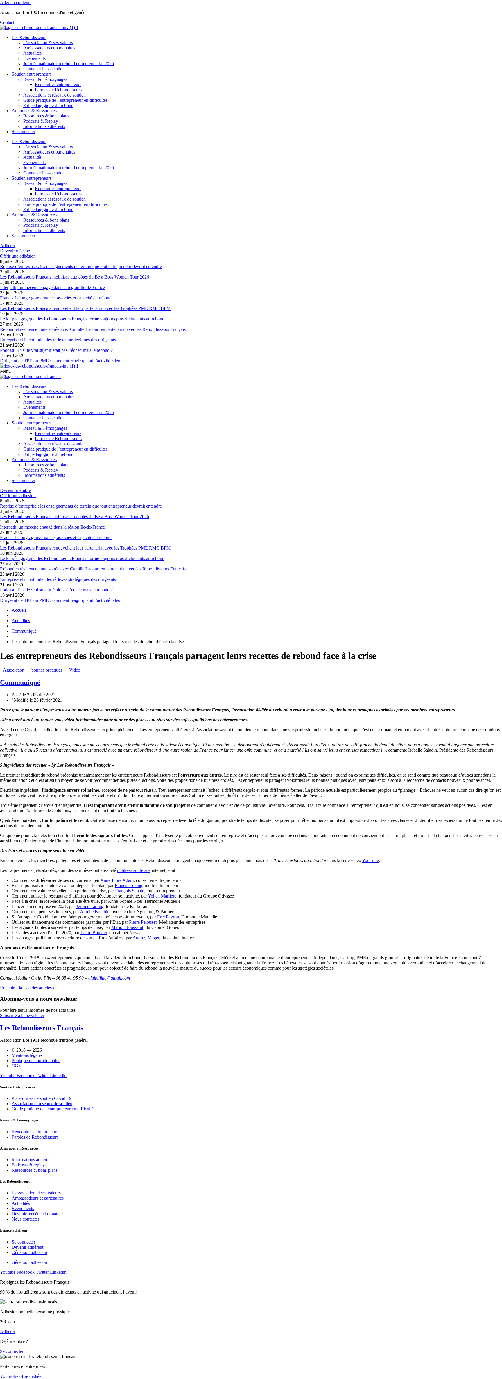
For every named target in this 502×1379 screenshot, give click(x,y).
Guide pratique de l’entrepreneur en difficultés (65, 100)
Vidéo (74, 670)
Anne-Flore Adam (117, 880)
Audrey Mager (145, 937)
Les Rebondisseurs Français (41, 1028)
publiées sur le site (133, 870)
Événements (34, 58)
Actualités (32, 53)
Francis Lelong (128, 885)
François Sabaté (129, 890)
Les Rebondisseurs (29, 37)
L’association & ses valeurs (48, 42)
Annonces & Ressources (34, 110)
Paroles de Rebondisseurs (58, 89)
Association (13, 670)
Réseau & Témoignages (45, 79)
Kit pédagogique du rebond (48, 105)
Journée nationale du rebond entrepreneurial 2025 (68, 63)
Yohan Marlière (162, 895)
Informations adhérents (44, 126)
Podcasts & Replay (40, 121)
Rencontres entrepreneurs (58, 84)
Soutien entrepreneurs (31, 74)
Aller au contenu (15, 2)
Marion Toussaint (127, 927)
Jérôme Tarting (89, 906)
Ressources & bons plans (46, 115)
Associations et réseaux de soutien (54, 94)
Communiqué (20, 682)
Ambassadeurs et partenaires (49, 47)
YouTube (370, 860)
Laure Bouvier (93, 932)
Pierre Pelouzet (143, 922)
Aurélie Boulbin (95, 911)
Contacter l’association (44, 68)
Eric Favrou (168, 916)
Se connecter (23, 131)
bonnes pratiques (46, 670)
